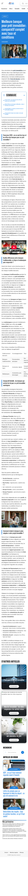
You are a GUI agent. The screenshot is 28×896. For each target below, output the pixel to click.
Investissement (14, 769)
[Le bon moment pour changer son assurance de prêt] (14, 730)
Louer (14, 787)
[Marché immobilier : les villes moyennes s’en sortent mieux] (14, 703)
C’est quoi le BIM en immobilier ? (14, 681)
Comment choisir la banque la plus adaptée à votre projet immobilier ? (14, 113)
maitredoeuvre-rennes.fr (14, 826)
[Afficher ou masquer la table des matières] (20, 95)
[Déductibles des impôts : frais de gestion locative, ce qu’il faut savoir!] (14, 804)
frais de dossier (15, 79)
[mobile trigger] (3, 3)
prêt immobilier (18, 70)
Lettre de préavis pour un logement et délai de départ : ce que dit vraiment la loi (13, 793)
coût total (22, 126)
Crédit (5, 16)
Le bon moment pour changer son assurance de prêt (14, 734)
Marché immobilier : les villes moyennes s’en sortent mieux (14, 708)
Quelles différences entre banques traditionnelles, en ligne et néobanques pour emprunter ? (14, 104)
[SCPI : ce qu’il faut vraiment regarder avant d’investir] (14, 765)
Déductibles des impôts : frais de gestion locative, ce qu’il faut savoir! (14, 814)
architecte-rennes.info (12, 832)
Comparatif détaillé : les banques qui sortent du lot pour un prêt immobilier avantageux (14, 109)
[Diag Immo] (11, 3)
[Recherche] (23, 3)
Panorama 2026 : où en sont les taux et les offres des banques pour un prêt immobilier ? (13, 100)
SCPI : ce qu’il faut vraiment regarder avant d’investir (12, 773)
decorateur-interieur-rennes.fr (15, 838)
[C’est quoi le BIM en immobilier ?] (14, 676)
